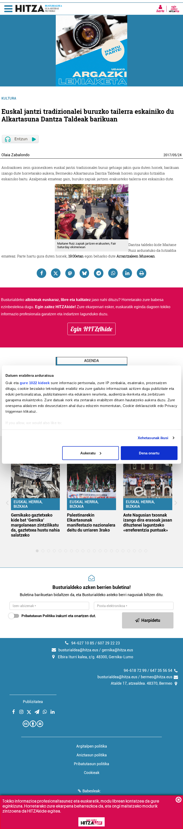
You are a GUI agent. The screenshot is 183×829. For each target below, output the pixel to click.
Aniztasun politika (91, 755)
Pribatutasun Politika (38, 616)
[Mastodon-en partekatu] (70, 273)
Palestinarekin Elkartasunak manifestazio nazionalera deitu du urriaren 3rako (91, 522)
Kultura (8, 98)
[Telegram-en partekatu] (98, 273)
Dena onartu (149, 453)
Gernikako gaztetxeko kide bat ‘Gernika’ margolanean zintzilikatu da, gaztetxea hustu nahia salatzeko (35, 525)
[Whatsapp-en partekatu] (113, 273)
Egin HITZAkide (91, 329)
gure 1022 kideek (35, 383)
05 (174, 155)
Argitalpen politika (91, 746)
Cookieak (91, 772)
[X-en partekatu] (56, 273)
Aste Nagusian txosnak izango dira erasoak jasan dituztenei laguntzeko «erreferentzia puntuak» (147, 522)
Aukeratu (88, 453)
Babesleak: (91, 791)
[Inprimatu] (141, 273)
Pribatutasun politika (91, 764)
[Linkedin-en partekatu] (127, 273)
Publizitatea (33, 701)
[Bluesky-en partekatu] (84, 273)
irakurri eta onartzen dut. (58, 616)
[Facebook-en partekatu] (41, 273)
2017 (167, 155)
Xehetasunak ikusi (153, 438)
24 (180, 155)
